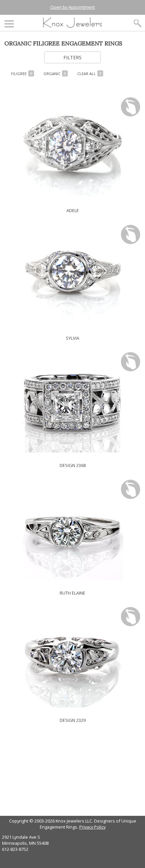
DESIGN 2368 (73, 465)
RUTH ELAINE (72, 593)
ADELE (72, 210)
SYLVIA (72, 338)
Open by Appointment (72, 7)
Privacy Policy (92, 827)
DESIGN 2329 (73, 720)
